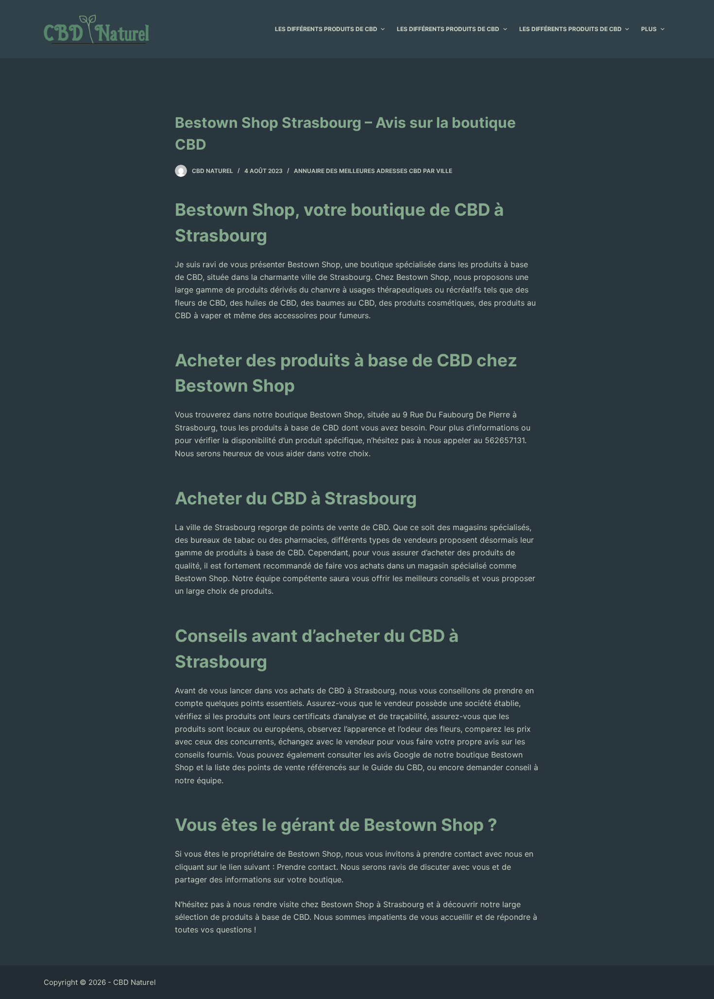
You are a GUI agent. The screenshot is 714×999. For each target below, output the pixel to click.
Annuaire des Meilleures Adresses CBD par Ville (373, 170)
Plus (649, 29)
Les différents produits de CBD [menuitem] (326, 29)
